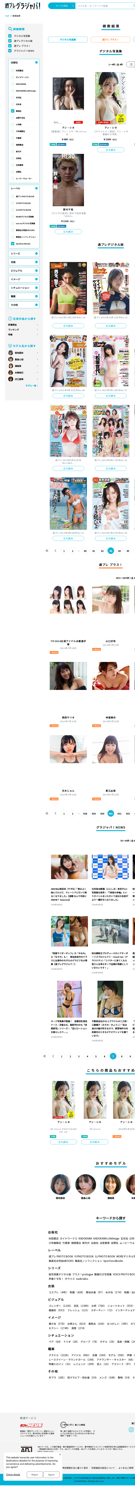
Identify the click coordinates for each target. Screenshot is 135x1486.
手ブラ (57, 1377)
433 (128, 813)
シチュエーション (20, 287)
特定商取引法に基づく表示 (75, 1468)
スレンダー (60, 1305)
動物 (124, 1377)
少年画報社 (20, 131)
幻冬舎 (18, 104)
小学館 (18, 124)
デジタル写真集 (22, 36)
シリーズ (15, 253)
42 (102, 550)
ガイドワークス (22, 77)
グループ (90, 1341)
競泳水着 (95, 1292)
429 (94, 813)
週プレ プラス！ (22, 45)
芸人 (103, 1364)
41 (93, 550)
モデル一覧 (31, 385)
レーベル (15, 188)
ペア (55, 1341)
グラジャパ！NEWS (24, 50)
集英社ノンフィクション (26, 237)
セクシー (59, 1328)
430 (102, 813)
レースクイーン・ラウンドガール (72, 1359)
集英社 (18, 111)
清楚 (78, 1328)
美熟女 (97, 1323)
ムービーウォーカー (24, 178)
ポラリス (70, 1278)
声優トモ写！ (56, 1278)
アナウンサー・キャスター (116, 1359)
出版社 (14, 62)
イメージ (15, 279)
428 (85, 813)
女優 (99, 1355)
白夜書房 (19, 165)
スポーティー (102, 1310)
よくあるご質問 (125, 1468)
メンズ (108, 1377)
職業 (13, 296)
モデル (117, 1355)
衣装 (13, 262)
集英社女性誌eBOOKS (25, 230)
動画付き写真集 (103, 1274)
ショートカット (121, 1305)
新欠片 (18, 151)
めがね (114, 1292)
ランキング (13, 329)
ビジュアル (16, 270)
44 (119, 550)
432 (119, 813)
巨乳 (82, 1305)
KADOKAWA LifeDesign (26, 90)
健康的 (57, 1310)
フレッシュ (78, 1310)
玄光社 (18, 97)
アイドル (81, 1355)
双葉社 (18, 171)
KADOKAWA (21, 84)
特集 (10, 334)
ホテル (108, 1341)
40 (85, 550)
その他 (14, 304)
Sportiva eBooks (23, 243)
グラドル (59, 1355)
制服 (77, 1292)
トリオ (71, 1341)
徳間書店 (19, 144)
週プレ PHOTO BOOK (25, 196)
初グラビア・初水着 (82, 1377)
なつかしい (118, 1323)
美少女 (57, 1323)
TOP (7, 16)
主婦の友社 (20, 117)
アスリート (121, 1364)
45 (128, 550)
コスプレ (58, 1292)
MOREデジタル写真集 (25, 216)
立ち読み (111, 149)
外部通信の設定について (103, 1468)
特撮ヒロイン (60, 1364)
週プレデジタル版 (23, 40)
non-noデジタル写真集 (25, 223)
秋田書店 (19, 70)
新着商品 (12, 324)
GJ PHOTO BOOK (23, 210)
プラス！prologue (82, 1274)
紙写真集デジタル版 (60, 1274)
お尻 (98, 1305)
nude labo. (82, 1278)
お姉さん (77, 1323)
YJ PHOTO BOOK (23, 203)
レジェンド (84, 1364)
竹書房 (18, 138)
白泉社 (18, 158)
